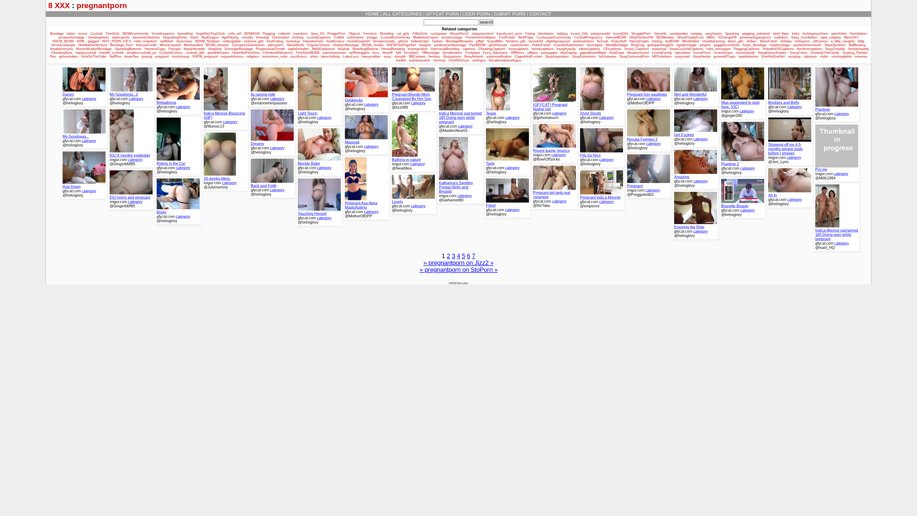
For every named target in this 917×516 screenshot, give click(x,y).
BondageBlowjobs (459, 41)
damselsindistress (146, 37)
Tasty (490, 163)
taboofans (682, 52)
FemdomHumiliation (480, 37)
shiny (314, 56)
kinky (796, 33)
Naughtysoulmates (772, 52)
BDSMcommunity (136, 33)
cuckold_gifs (195, 52)
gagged (93, 41)
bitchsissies (607, 56)
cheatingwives (98, 37)
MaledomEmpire (425, 37)
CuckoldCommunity (395, 37)
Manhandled (193, 45)
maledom (781, 37)
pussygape (549, 52)
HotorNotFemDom (246, 52)
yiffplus (532, 52)
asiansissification (499, 56)
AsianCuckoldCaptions (686, 49)
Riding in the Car (171, 163)
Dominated (280, 37)
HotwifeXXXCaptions (778, 49)
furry (376, 52)
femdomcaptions (809, 49)
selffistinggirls (359, 52)
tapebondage (687, 45)
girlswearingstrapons (755, 37)
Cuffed (339, 37)
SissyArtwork (473, 56)
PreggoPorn (336, 33)
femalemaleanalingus (505, 60)
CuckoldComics (171, 52)
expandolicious (232, 56)
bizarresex (184, 41)
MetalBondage (617, 45)
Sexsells (660, 33)
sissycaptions (518, 49)
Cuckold (96, 33)
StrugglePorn (641, 33)
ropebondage (780, 45)
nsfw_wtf (234, 33)
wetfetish (166, 41)
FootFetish (507, 37)
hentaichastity (858, 49)
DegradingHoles (175, 37)
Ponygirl (174, 49)
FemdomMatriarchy (278, 52)
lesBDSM (672, 41)
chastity (247, 37)
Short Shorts (590, 113)
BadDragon (210, 37)
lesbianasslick (419, 60)
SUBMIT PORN (510, 13)
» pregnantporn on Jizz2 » (458, 262)
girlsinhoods (498, 45)
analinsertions (583, 41)
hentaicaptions (543, 49)
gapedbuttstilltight (593, 52)
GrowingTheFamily (824, 52)
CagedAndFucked (528, 56)
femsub (602, 41)
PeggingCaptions (747, 49)
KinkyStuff (618, 41)
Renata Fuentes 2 (642, 139)
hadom (437, 41)
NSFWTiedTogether (401, 45)
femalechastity (384, 41)
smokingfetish (841, 56)
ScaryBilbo (495, 41)
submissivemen (334, 52)
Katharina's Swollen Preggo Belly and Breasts (456, 187)
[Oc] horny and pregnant (130, 197)
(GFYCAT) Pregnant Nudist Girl (550, 107)
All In (772, 195)
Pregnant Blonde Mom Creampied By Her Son (411, 96)
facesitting (185, 33)
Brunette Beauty (734, 206)
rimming (439, 60)
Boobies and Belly (783, 103)
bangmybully (566, 49)
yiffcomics (820, 41)
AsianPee (131, 56)
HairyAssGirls (313, 41)
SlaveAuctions (835, 45)
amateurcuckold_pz (141, 52)
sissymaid (682, 56)
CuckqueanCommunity (554, 37)
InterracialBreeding (445, 49)
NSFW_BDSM (63, 41)
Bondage (57, 33)
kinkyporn (802, 41)
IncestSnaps (723, 52)
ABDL (711, 37)
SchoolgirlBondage (238, 49)
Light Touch (307, 113)
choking (298, 37)
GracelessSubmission (248, 45)
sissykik (400, 56)
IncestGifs (620, 33)
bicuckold (536, 41)
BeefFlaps (525, 37)
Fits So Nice (590, 155)
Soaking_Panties (855, 52)
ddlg (861, 41)
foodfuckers (335, 41)
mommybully (745, 52)
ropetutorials (519, 45)
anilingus (479, 60)
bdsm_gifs (735, 41)
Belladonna (166, 103)
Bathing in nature (406, 160)
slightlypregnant (558, 41)
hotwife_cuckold (111, 52)
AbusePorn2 (459, 33)
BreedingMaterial (365, 49)
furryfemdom (452, 52)
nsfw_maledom (145, 41)
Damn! (68, 94)
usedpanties (679, 33)
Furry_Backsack (495, 52)
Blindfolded (690, 41)
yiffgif (480, 41)
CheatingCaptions (491, 49)
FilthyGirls (419, 33)
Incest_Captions (636, 49)
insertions (300, 33)
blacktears (546, 33)
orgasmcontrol (482, 33)
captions (469, 49)
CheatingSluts (61, 52)
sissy (387, 56)
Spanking (732, 33)
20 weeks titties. (217, 179)
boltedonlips (420, 41)
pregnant (162, 56)
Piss (53, 56)
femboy (434, 56)
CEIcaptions (612, 49)
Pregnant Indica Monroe (600, 197)
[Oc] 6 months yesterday (130, 155)
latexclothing (330, 56)
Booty (161, 212)
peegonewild (600, 33)
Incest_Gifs (579, 33)
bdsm (71, 33)
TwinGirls (112, 33)
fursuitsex (411, 52)
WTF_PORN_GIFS (116, 41)
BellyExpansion (323, 49)
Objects (354, 33)
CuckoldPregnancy (588, 37)
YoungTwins (798, 52)
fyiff (398, 52)
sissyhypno (713, 33)
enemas (861, 56)
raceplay (794, 56)
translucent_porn (509, 33)
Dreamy (257, 144)
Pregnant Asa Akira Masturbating (361, 205)
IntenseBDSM (616, 37)
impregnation (418, 49)
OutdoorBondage (346, 45)
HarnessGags (154, 49)
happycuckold (85, 52)
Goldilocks (354, 100)
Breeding (387, 33)
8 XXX (59, 5)
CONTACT (540, 13)
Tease (491, 113)
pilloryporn (275, 45)
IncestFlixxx (702, 52)
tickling (657, 41)
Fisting (530, 33)
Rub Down (72, 187)
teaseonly (659, 49)
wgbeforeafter (298, 49)
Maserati (352, 142)
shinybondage (451, 37)
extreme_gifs (254, 41)
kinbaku (786, 41)
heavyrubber (371, 56)
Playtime (822, 110)
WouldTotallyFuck (690, 37)
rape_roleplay (830, 37)
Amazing (681, 177)
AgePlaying (230, 37)
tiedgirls (425, 45)
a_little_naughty (843, 41)
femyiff (388, 52)
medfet (401, 60)
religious (252, 56)
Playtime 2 (730, 164)
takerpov (810, 56)
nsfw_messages (718, 49)
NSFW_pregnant (205, 56)
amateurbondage (72, 37)
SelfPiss (115, 56)
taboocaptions (589, 49)
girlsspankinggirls (660, 45)
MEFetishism (662, 56)
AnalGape (616, 52)
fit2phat (343, 49)
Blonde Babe (309, 163)
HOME (372, 13)
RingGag (637, 45)
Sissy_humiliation (804, 37)
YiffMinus (517, 52)
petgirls (705, 45)
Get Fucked (684, 135)
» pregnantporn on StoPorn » (459, 269)
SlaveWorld (295, 45)
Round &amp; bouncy (551, 151)
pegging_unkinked (756, 33)
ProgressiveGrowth (270, 49)
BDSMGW (252, 33)
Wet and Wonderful (690, 94)
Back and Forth (264, 186)
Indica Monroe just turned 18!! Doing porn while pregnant (460, 117)
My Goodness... (76, 136)
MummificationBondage (94, 49)
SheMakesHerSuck (92, 45)
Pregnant (635, 186)
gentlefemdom (218, 52)
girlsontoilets (68, 56)
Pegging (269, 33)
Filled (491, 206)
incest (82, 33)
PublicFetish (541, 45)
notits (824, 56)
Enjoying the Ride (689, 227)
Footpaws (472, 52)
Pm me (821, 169)
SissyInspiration (557, 56)
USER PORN (476, 13)
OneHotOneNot (773, 56)
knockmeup (180, 56)
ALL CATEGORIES (402, 13)
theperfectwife (194, 49)
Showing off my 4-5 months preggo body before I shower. (785, 149)
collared (284, 33)
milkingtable (232, 41)
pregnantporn (102, 5)
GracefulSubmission (569, 45)
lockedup (293, 41)
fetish (194, 37)
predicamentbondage (450, 45)
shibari (751, 41)
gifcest (403, 41)
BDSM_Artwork (217, 45)
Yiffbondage (431, 52)
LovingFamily (662, 52)
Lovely (397, 202)
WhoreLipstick (170, 45)
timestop (262, 37)
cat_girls (403, 33)
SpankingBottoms (128, 49)
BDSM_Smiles (373, 45)
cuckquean (439, 33)
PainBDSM (477, 45)
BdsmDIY (851, 37)
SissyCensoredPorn (634, 56)
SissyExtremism (584, 56)
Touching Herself (312, 214)
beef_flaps (781, 33)
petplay (696, 33)
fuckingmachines (815, 33)
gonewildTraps (725, 56)
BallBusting (857, 45)
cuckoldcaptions (319, 37)
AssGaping (568, 52)
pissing (147, 56)
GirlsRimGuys (458, 60)
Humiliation (858, 33)
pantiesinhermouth (807, 45)
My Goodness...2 (124, 94)
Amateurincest (638, 52)
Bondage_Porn (121, 45)
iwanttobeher (748, 56)
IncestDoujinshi (358, 41)
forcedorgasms (163, 33)
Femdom (370, 33)
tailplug (562, 33)
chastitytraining (713, 41)
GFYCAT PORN (442, 13)
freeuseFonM (146, 45)
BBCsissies (417, 56)
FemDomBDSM (308, 52)
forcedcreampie (63, 45)
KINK (81, 41)
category (89, 99)
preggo (372, 37)
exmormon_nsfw (274, 56)
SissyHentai (701, 56)
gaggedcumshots (727, 45)
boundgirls (595, 45)
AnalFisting (275, 41)
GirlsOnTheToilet (93, 56)
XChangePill (727, 37)
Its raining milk (263, 94)
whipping (214, 49)
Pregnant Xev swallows (647, 94)
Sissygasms (452, 56)
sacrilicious (298, 56)
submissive (355, 37)
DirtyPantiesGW (641, 37)
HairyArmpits (639, 41)
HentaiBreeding (393, 49)
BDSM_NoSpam (207, 41)
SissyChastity (835, 49)
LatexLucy (350, 56)
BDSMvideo (665, 37)
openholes (839, 33)
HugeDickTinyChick (210, 33)
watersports (121, 37)
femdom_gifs (516, 41)
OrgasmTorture (318, 45)
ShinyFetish (768, 41)
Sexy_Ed (317, 33)
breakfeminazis (61, 49)
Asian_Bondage (755, 45)
